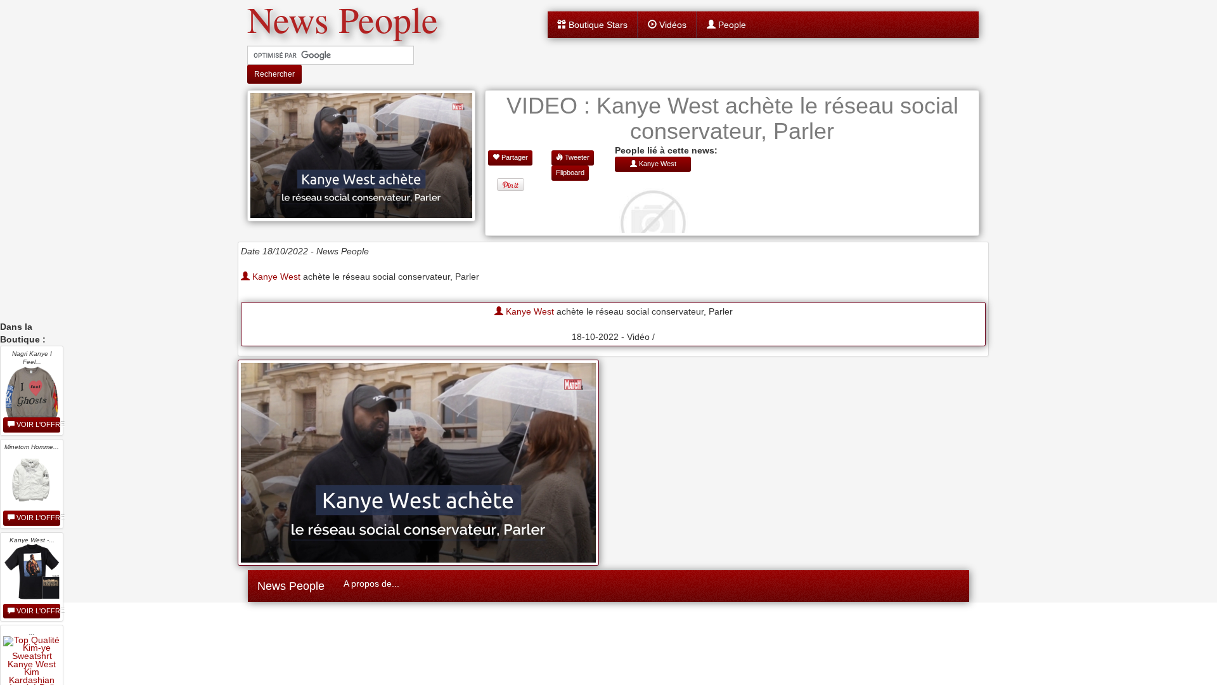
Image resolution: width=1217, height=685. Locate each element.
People (731, 25)
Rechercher (274, 74)
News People (291, 586)
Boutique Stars (597, 25)
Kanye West (275, 276)
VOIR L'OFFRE (37, 424)
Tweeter (576, 157)
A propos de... (371, 583)
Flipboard (570, 172)
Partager (513, 157)
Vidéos (671, 25)
